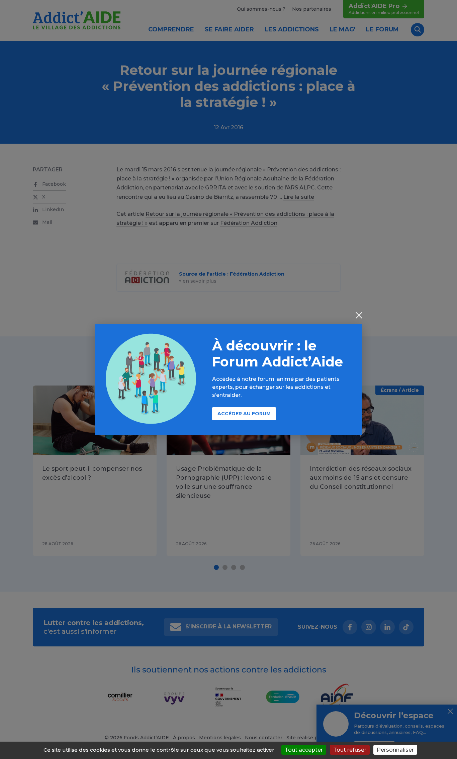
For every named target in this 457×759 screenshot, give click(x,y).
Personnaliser (395, 750)
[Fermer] (359, 316)
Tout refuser (349, 750)
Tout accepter (304, 750)
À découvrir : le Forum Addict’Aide (277, 353)
